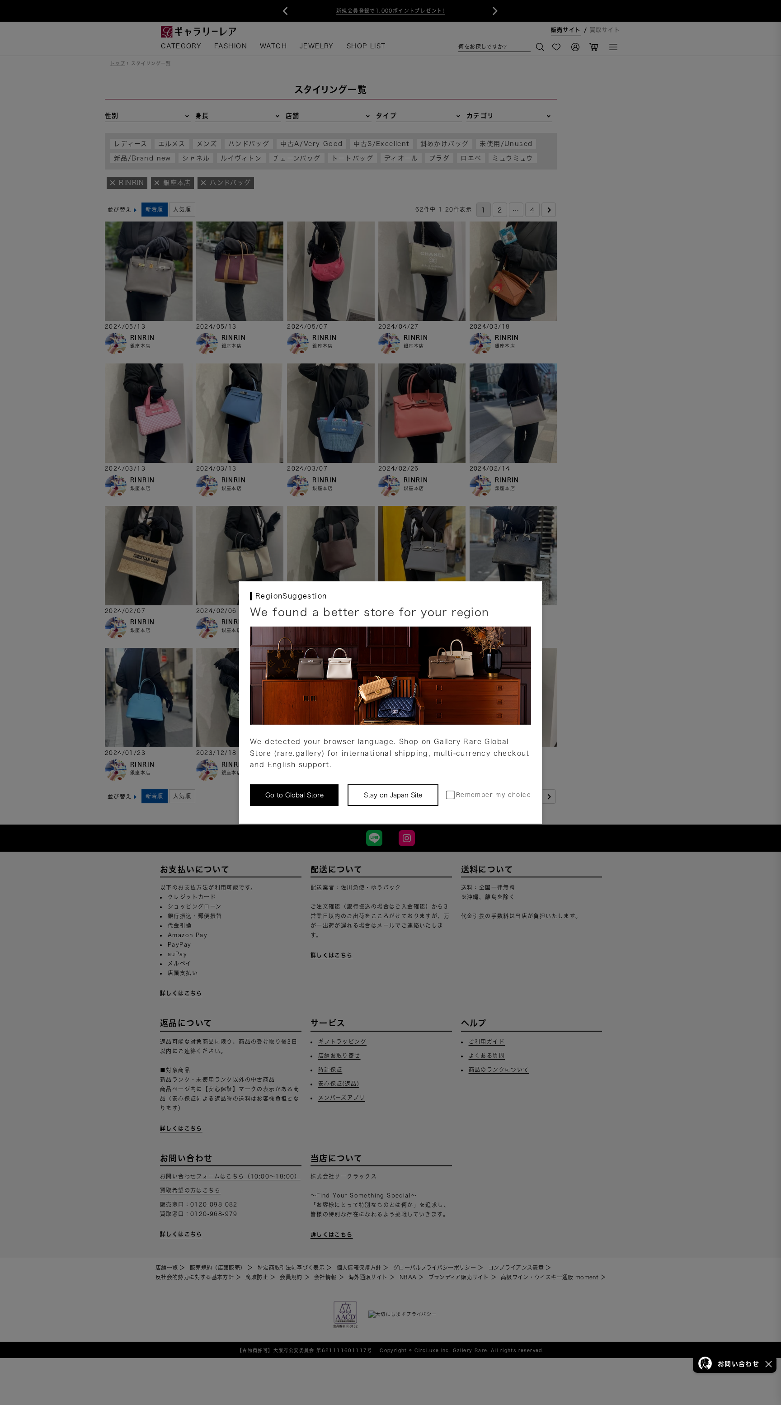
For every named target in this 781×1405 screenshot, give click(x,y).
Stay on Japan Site (393, 795)
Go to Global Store (294, 795)
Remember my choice (493, 795)
